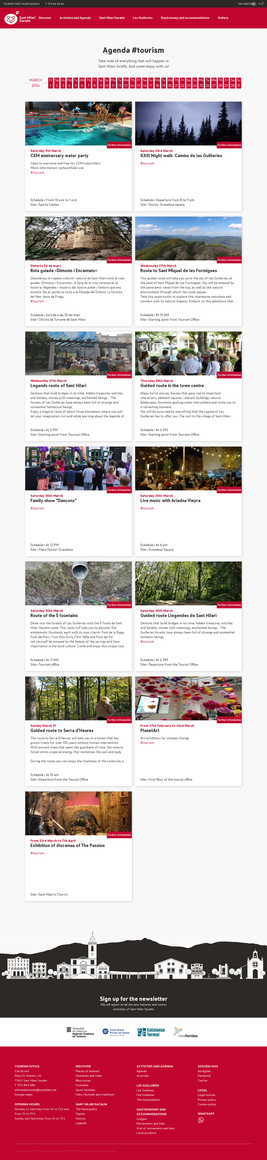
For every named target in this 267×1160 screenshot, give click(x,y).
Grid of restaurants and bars (156, 1128)
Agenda (142, 1071)
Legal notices (206, 1095)
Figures (80, 1113)
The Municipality (86, 1109)
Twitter (203, 1080)
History (80, 1118)
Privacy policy (207, 1099)
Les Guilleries (142, 17)
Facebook (204, 1075)
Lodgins (142, 1119)
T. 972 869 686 (25, 1085)
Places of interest (87, 1071)
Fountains (82, 1085)
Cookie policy (207, 1104)
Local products (146, 1133)
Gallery (223, 17)
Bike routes (83, 1080)
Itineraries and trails (89, 1075)
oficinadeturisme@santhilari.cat (36, 1090)
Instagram (204, 1071)
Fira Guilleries (145, 1095)
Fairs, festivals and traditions (95, 1094)
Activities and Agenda (75, 17)
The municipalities (148, 1099)
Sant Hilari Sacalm (112, 17)
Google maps (24, 1094)
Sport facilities (85, 1090)
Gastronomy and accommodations (185, 17)
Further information (119, 145)
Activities (143, 1075)
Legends (81, 1123)
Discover (45, 17)
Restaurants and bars (151, 1123)
